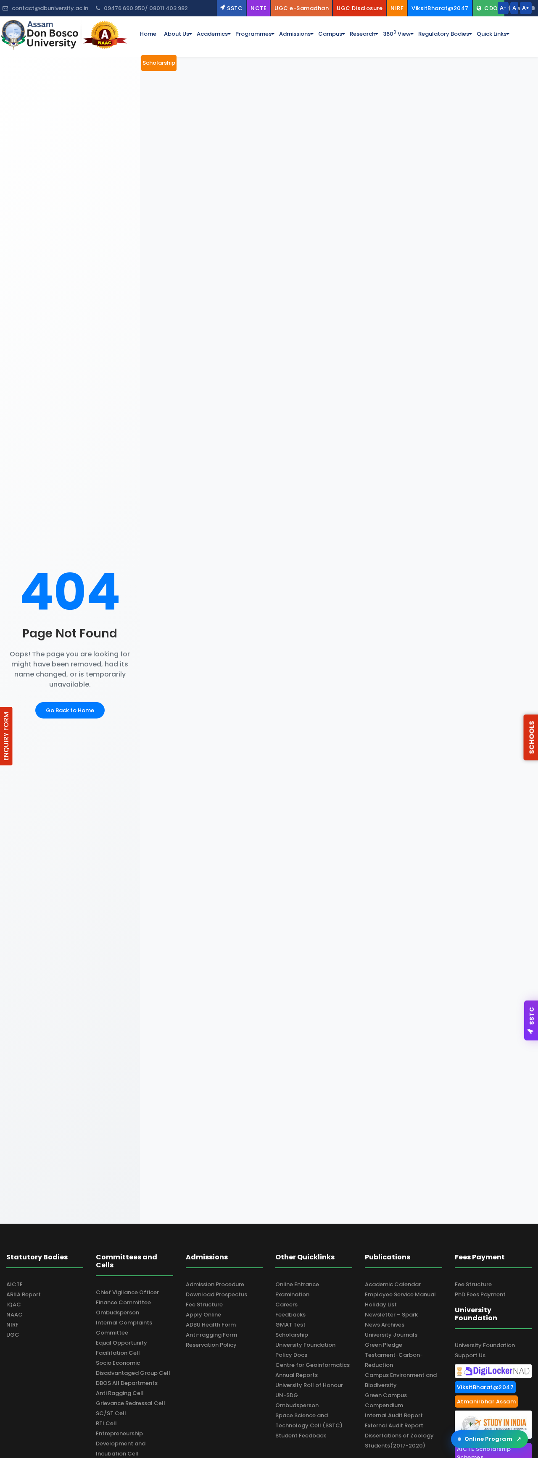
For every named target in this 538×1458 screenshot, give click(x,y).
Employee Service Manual (400, 1294)
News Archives (384, 1325)
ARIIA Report (23, 1294)
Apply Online (203, 1315)
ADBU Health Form (211, 1325)
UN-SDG (286, 1395)
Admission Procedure (215, 1284)
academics (212, 34)
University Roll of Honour (309, 1385)
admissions (295, 34)
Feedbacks (290, 1315)
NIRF (12, 1325)
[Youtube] (532, 8)
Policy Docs (291, 1355)
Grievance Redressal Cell (130, 1403)
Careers (286, 1305)
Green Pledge (383, 1345)
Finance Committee (123, 1302)
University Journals (391, 1335)
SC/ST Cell (111, 1413)
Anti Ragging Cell (120, 1393)
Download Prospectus (216, 1294)
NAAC (14, 1315)
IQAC (13, 1305)
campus (330, 34)
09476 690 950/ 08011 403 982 (145, 8)
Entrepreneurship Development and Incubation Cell (120, 1443)
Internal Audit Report (394, 1415)
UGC (12, 1335)
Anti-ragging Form (211, 1335)
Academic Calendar (393, 1284)
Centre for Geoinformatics (312, 1365)
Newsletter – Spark (391, 1315)
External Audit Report (394, 1425)
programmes (253, 34)
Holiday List (381, 1305)
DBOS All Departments (127, 1383)
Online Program (492, 1439)
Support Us (470, 1355)
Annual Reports (296, 1375)
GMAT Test (290, 1325)
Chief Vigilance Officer (127, 1292)
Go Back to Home (70, 710)
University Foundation (305, 1345)
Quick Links (491, 34)
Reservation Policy (211, 1345)
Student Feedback (300, 1436)
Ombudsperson (117, 1312)
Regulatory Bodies (443, 34)
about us (176, 34)
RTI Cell (106, 1423)
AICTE (14, 1284)
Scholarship (291, 1335)
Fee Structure (204, 1305)
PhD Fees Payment (480, 1294)
